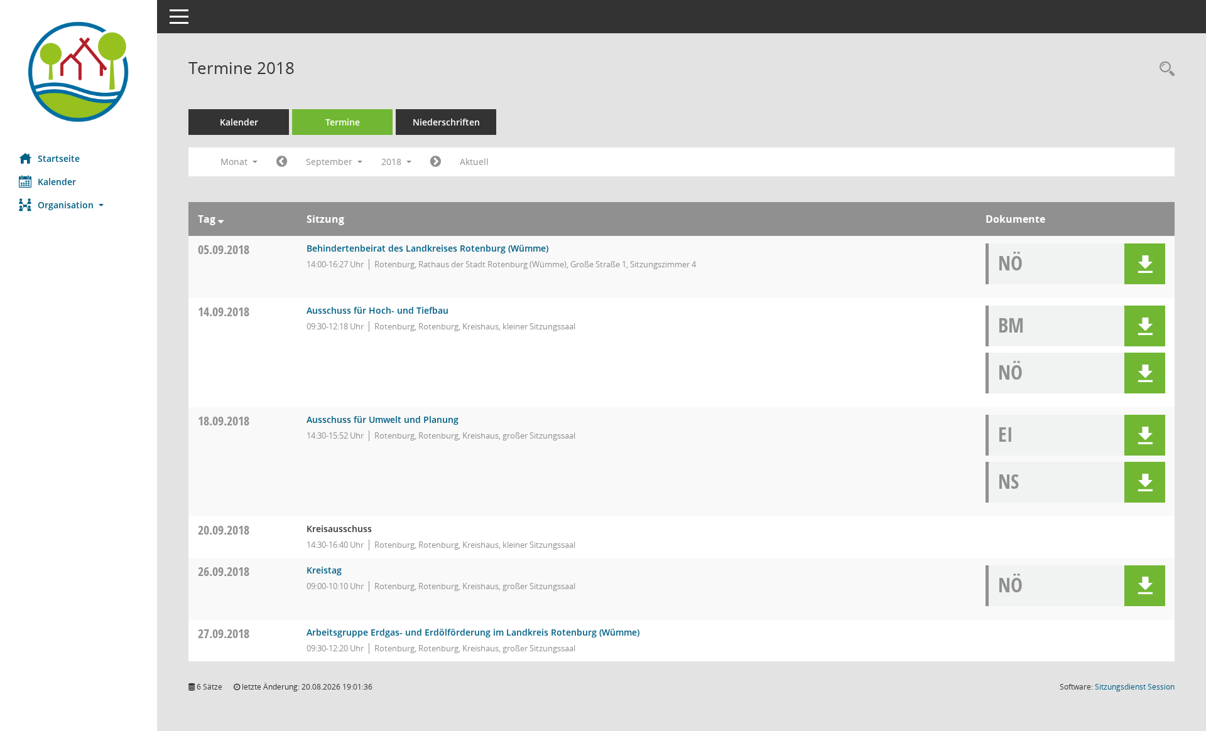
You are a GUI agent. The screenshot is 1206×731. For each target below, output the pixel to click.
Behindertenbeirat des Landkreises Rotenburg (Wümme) (427, 248)
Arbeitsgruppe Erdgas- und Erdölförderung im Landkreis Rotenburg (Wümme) (473, 632)
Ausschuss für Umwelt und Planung (383, 419)
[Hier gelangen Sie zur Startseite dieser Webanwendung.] (78, 72)
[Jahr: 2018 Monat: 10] (435, 162)
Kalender (57, 182)
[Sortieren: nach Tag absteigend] (221, 219)
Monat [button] (235, 162)
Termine (342, 122)
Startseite (59, 158)
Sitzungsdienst (1135, 686)
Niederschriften (446, 122)
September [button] (330, 162)
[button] (78, 204)
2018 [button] (392, 162)
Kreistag (324, 570)
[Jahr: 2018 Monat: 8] (281, 162)
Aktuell (474, 162)
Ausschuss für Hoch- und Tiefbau (377, 310)
